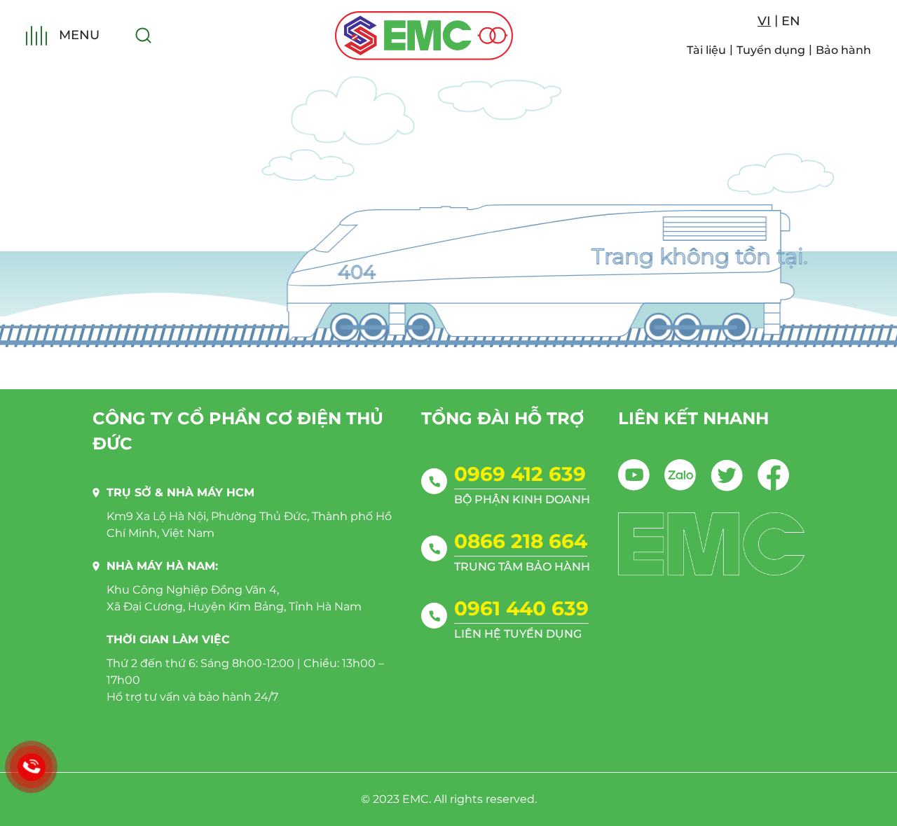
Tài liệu (706, 50)
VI (764, 21)
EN (790, 21)
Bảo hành (843, 50)
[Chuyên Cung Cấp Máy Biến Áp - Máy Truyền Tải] (424, 35)
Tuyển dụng (771, 50)
